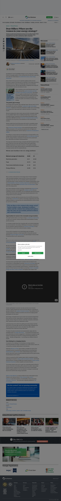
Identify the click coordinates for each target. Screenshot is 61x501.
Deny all (23, 253)
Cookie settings (30, 256)
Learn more (20, 249)
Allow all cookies (38, 253)
